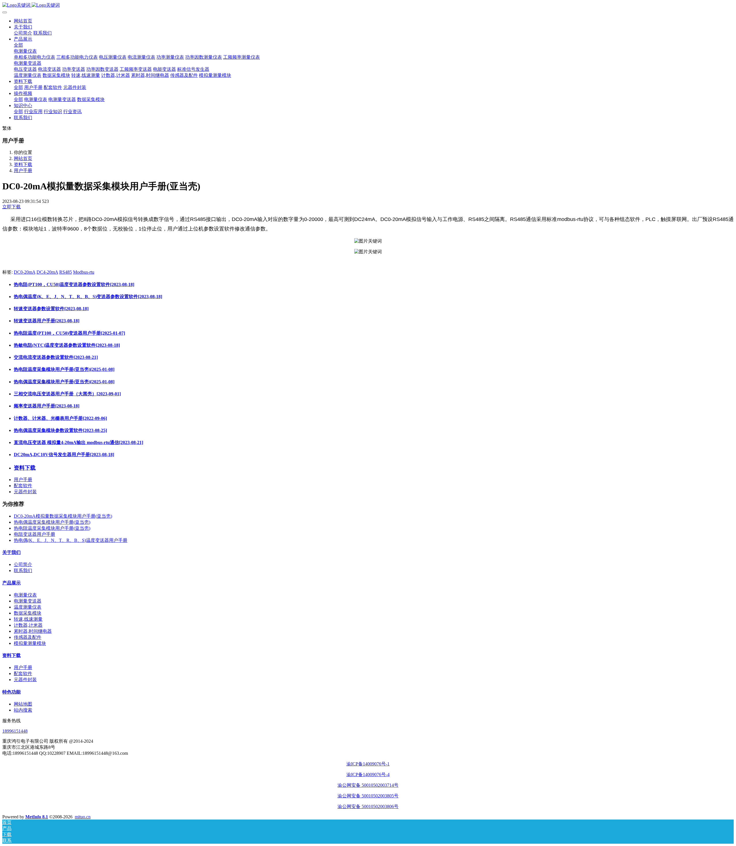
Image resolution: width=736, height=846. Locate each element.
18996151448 (15, 731)
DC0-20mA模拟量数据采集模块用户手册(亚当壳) (63, 516)
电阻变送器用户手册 (34, 534)
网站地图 (23, 704)
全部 (18, 45)
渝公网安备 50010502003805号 (368, 795)
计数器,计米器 (28, 625)
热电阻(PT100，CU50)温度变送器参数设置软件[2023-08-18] (74, 284)
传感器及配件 (27, 637)
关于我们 (11, 552)
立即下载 (11, 206)
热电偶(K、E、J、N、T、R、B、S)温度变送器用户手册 (70, 540)
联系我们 (23, 570)
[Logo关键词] (368, 5)
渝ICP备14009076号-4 (368, 774)
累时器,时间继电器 (33, 631)
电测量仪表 (25, 594)
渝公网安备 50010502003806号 (368, 806)
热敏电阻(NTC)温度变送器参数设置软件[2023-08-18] (67, 345)
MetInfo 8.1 (36, 816)
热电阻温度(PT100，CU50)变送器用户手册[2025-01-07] (69, 333)
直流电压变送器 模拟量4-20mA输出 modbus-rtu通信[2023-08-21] (78, 442)
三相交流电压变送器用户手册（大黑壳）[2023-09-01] (67, 393)
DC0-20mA (24, 272)
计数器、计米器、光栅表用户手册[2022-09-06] (60, 418)
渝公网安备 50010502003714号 (368, 785)
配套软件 (23, 485)
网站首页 (23, 20)
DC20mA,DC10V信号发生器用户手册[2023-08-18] (64, 454)
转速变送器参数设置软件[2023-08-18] (51, 308)
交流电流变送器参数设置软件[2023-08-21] (56, 357)
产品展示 (11, 582)
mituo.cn (83, 816)
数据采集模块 (27, 613)
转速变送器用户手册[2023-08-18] (46, 320)
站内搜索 (23, 710)
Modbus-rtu (83, 272)
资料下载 (23, 164)
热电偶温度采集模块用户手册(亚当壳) (52, 522)
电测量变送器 (27, 601)
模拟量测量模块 (30, 643)
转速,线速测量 (28, 619)
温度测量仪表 (27, 607)
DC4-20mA (47, 272)
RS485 (65, 272)
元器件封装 (25, 491)
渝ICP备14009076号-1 (368, 763)
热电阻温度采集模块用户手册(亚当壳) (52, 528)
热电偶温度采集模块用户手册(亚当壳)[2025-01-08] (64, 381)
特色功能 (11, 691)
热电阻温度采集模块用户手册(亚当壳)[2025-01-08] (64, 369)
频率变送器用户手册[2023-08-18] (46, 405)
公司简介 (23, 564)
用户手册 (23, 170)
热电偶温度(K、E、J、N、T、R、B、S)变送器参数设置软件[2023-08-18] (88, 296)
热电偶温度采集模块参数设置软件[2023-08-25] (60, 430)
